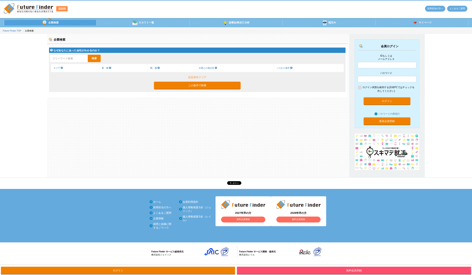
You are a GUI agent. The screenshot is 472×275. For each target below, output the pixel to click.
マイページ (425, 22)
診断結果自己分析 (239, 22)
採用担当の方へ (435, 8)
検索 (94, 58)
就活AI (332, 22)
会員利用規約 (190, 201)
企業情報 (158, 218)
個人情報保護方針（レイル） (197, 218)
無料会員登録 (354, 270)
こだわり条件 (283, 68)
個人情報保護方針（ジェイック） (197, 209)
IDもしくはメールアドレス (386, 57)
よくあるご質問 (457, 8)
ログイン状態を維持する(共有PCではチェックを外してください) (388, 89)
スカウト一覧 (146, 22)
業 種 (105, 68)
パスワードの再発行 (389, 113)
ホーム (157, 201)
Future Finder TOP (12, 30)
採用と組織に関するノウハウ (162, 225)
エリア (57, 68)
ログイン (387, 101)
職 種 (153, 68)
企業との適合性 (207, 68)
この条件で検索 (197, 85)
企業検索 (53, 22)
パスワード (386, 73)
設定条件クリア (197, 77)
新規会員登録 (387, 121)
